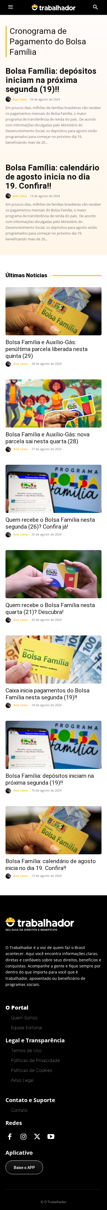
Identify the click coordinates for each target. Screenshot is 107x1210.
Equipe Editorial (26, 1027)
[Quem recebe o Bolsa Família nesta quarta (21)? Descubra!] (53, 574)
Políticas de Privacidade (35, 1060)
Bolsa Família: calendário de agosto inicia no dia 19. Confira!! (52, 177)
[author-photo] (9, 99)
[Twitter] (37, 1137)
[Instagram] (23, 1137)
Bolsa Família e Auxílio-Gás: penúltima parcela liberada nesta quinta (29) (46, 349)
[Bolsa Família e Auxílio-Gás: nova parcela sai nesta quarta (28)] (53, 403)
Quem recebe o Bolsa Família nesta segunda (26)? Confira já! (50, 523)
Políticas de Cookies (31, 1070)
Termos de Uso (26, 1050)
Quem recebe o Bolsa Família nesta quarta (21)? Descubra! (50, 608)
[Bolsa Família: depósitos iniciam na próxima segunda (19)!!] (53, 745)
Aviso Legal (22, 1080)
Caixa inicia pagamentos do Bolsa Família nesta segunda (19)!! (47, 694)
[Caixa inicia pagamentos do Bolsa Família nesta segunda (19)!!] (53, 659)
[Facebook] (9, 1137)
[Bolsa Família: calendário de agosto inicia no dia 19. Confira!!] (53, 830)
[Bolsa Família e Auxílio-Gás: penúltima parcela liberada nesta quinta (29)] (53, 311)
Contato (19, 1110)
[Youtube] (51, 1137)
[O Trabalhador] (53, 7)
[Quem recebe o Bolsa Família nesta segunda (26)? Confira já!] (53, 489)
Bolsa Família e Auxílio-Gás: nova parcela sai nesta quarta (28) (47, 438)
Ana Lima (20, 99)
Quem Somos (24, 1017)
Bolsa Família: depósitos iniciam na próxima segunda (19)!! (50, 80)
